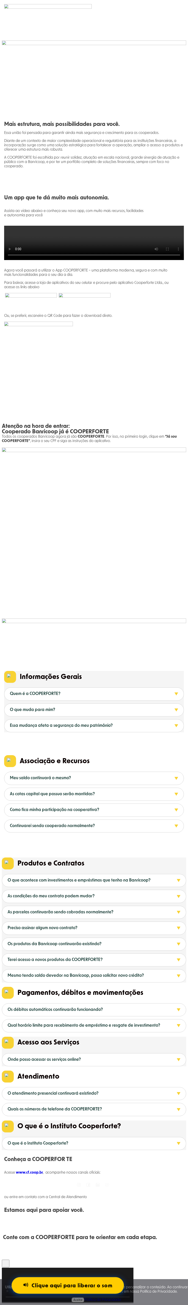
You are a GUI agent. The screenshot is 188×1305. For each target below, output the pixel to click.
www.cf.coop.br (29, 1172)
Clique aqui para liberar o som (71, 1285)
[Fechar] (5, 1263)
